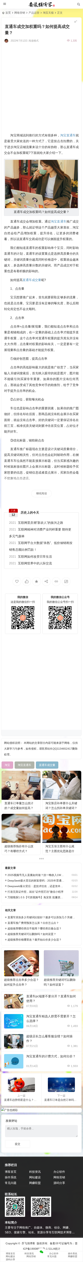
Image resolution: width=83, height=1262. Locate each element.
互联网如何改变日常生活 (30, 556)
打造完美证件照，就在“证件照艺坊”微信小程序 (36, 891)
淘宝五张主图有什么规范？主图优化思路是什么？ (59, 851)
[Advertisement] (41, 87)
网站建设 (35, 1177)
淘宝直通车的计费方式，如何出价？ (51, 1056)
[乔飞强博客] (41, 4)
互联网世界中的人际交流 (30, 563)
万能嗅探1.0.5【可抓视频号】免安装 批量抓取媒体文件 (36, 897)
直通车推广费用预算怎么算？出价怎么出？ (33, 922)
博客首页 (10, 1171)
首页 (8, 12)
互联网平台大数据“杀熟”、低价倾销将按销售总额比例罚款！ (40, 546)
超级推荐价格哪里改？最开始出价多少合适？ (35, 939)
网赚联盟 (35, 1182)
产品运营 (34, 12)
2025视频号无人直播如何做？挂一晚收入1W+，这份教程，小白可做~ (36, 875)
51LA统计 (54, 1248)
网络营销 (19, 12)
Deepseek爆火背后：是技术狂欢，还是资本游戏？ (36, 886)
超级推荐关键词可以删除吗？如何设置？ (32, 934)
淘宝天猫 (48, 12)
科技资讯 (35, 1171)
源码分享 (59, 1182)
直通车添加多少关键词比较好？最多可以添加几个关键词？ (43, 917)
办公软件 (59, 1171)
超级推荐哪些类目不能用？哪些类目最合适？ (35, 928)
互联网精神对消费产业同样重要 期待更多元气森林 (40, 533)
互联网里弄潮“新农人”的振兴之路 (36, 522)
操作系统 (10, 1177)
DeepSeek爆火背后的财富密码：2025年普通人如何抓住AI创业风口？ (36, 880)
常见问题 (10, 1182)
